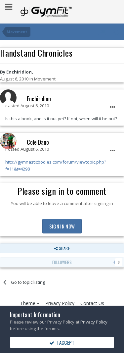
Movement (45, 79)
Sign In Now (62, 226)
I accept (65, 342)
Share (63, 248)
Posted (27, 106)
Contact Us (92, 303)
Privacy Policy (59, 303)
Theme (28, 303)
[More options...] (112, 107)
